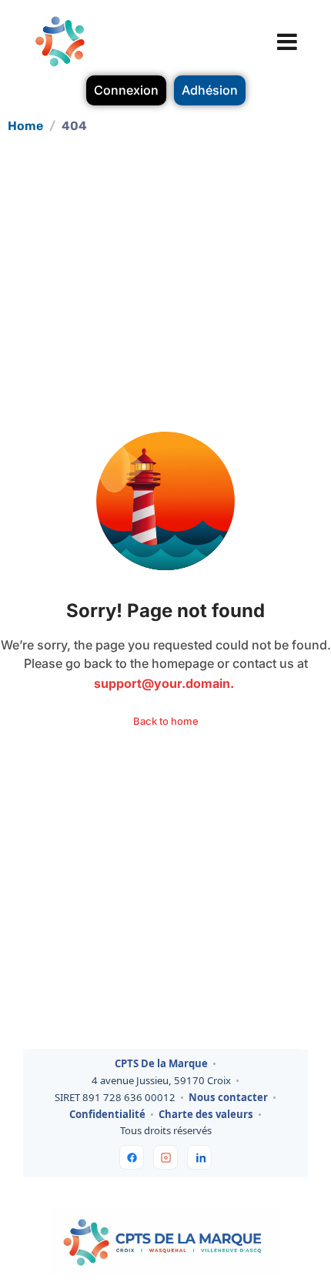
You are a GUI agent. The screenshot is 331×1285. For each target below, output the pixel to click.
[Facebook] (131, 1157)
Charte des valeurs (206, 1115)
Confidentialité (107, 1115)
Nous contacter (228, 1098)
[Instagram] (165, 1157)
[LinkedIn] (199, 1157)
